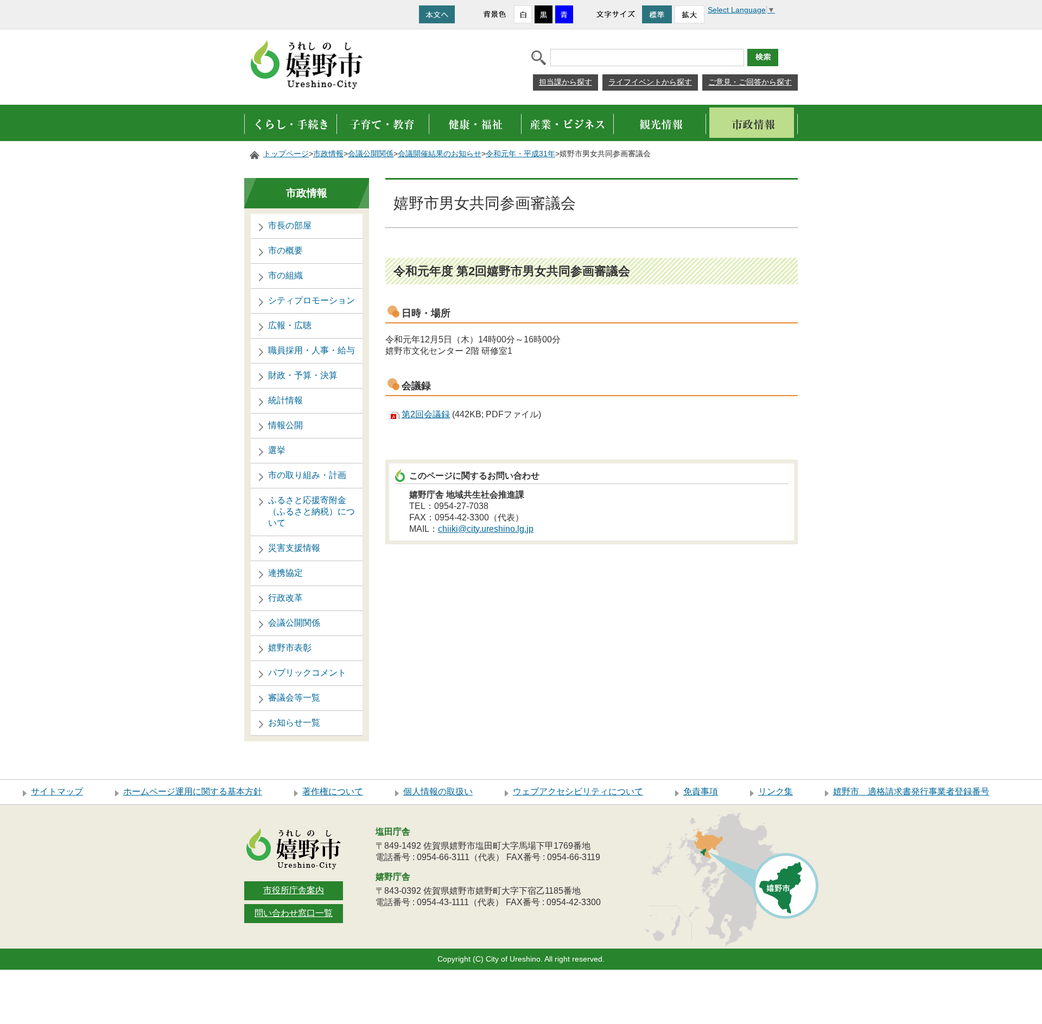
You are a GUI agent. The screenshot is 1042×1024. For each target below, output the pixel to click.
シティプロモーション (311, 300)
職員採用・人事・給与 (311, 350)
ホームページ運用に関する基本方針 (192, 791)
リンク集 (775, 791)
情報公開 (285, 425)
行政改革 (285, 597)
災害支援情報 (294, 547)
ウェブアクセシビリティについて (578, 791)
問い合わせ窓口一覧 (294, 913)
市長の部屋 (290, 225)
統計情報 (285, 400)
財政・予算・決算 (303, 375)
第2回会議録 (426, 414)
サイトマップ (57, 791)
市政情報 (328, 154)
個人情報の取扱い (438, 791)
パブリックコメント (307, 672)
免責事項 (700, 791)
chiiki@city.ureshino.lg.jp (485, 528)
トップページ (286, 154)
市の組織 (285, 275)
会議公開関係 (370, 154)
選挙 (276, 450)
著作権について (332, 791)
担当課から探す (565, 82)
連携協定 (285, 572)
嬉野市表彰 (290, 647)
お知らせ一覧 (294, 722)
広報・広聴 (290, 325)
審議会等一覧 (294, 697)
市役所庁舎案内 (293, 890)
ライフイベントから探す (650, 82)
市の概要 (285, 250)
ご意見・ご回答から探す (750, 82)
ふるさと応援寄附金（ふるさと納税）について (311, 511)
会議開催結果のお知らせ (439, 154)
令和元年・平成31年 (520, 154)
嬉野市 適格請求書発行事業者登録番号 (911, 791)
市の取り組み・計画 (307, 475)
